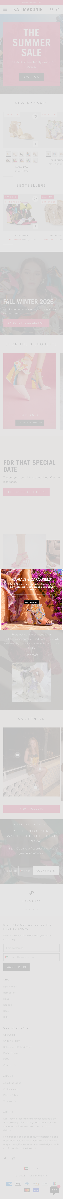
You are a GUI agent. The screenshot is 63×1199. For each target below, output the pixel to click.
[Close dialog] (61, 570)
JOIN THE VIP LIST (31, 602)
